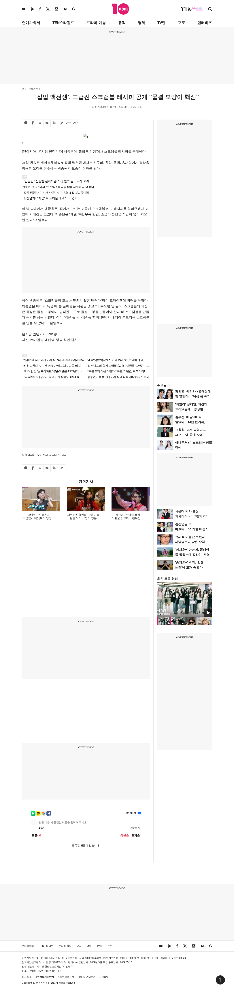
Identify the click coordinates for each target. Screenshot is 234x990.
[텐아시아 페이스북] (40, 8)
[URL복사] (61, 123)
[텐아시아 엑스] (48, 8)
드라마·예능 (96, 23)
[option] (184, 599)
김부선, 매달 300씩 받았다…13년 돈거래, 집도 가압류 (190, 422)
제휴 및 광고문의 (87, 976)
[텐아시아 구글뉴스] (73, 8)
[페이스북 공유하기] (32, 123)
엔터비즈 (204, 23)
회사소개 (26, 976)
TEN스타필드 (63, 23)
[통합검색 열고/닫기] (210, 9)
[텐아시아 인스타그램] (56, 8)
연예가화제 (31, 23)
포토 (181, 23)
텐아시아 (41, 982)
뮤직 (122, 23)
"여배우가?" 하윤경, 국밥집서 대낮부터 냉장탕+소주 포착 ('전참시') (38, 518)
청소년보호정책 (65, 976)
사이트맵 (104, 976)
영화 (141, 23)
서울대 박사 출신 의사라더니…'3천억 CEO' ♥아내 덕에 (193, 516)
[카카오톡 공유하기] (25, 123)
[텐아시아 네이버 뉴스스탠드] (65, 8)
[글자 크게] (68, 123)
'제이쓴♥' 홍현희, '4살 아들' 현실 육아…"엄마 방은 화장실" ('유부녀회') (83, 518)
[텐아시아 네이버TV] (32, 8)
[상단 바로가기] (220, 980)
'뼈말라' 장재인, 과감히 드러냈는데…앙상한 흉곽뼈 (191, 409)
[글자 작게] (75, 123)
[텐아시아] (120, 9)
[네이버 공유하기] (47, 123)
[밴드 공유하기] (54, 123)
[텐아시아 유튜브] (23, 8)
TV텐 (161, 23)
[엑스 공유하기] (40, 123)
